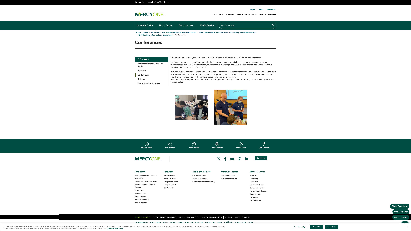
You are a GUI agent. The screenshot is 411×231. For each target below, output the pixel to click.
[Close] (407, 227)
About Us (253, 175)
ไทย (214, 222)
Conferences (143, 75)
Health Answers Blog (199, 178)
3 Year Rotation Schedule (149, 83)
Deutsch (180, 222)
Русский (237, 222)
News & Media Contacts (258, 191)
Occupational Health (171, 182)
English (152, 222)
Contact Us (271, 9)
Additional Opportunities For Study (150, 65)
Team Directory (255, 194)
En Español (254, 197)
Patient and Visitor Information (146, 181)
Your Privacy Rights (232, 217)
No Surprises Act (141, 202)
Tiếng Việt (173, 222)
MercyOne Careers (228, 175)
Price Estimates (140, 196)
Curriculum (144, 59)
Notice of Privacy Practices (188, 217)
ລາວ (192, 222)
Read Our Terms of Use (115, 228)
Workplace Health (170, 178)
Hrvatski (250, 222)
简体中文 (165, 222)
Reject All (316, 227)
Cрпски (243, 222)
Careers (230, 15)
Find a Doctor (166, 26)
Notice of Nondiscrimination (212, 217)
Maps (261, 9)
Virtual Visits (139, 190)
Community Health (256, 185)
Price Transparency (142, 199)
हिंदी (202, 222)
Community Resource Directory (203, 182)
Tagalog (219, 222)
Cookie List (246, 217)
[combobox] (247, 26)
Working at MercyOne (229, 178)
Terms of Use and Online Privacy (164, 217)
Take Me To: (139, 2)
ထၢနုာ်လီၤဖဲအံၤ (228, 222)
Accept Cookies (332, 227)
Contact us (261, 158)
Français (207, 222)
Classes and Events (199, 175)
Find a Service (207, 26)
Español (158, 222)
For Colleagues (255, 200)
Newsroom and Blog (246, 15)
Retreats (141, 79)
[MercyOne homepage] (150, 17)
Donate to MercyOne (257, 188)
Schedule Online (145, 26)
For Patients (217, 15)
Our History (254, 178)
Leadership (254, 182)
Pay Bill (252, 9)
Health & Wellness (267, 15)
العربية (187, 222)
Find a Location (186, 26)
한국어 (197, 222)
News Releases (169, 175)
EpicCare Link (168, 188)
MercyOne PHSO (170, 185)
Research (142, 71)
